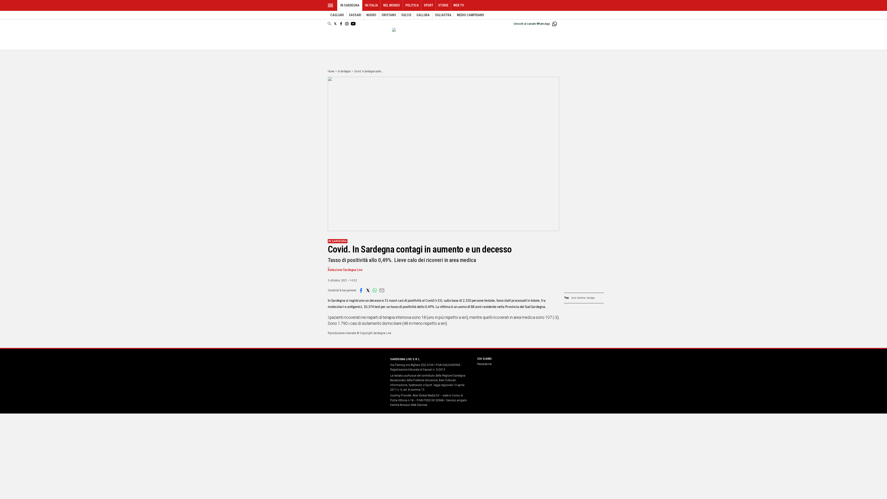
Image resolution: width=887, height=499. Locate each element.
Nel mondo (391, 5)
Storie (443, 5)
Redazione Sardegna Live (345, 270)
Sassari (355, 15)
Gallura (423, 15)
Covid (573, 298)
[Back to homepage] (356, 367)
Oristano (389, 15)
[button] (361, 290)
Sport (428, 5)
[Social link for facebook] (341, 23)
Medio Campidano (470, 15)
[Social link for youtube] (353, 23)
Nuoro (371, 15)
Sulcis (406, 15)
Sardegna (591, 298)
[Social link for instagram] (347, 23)
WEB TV (458, 5)
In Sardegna (349, 5)
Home (331, 71)
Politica (412, 5)
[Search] (329, 24)
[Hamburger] (330, 5)
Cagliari (337, 15)
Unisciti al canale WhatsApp (532, 23)
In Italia (371, 5)
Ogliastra (443, 15)
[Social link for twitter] (335, 23)
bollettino (581, 298)
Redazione (484, 364)
